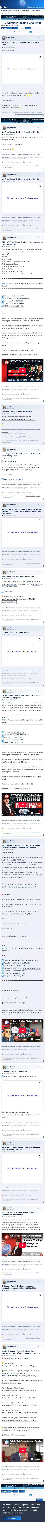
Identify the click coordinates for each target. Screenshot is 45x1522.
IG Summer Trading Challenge (22, 22)
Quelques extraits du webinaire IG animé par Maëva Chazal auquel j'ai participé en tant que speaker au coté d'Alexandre (22, 511)
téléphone (32, 165)
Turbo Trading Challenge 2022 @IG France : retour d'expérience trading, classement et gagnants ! (21, 846)
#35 (2, 699)
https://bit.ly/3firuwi (20, 976)
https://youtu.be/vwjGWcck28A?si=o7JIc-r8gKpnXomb (19, 1390)
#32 (2, 515)
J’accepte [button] (12, 1518)
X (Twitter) (4, 167)
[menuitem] (5, 7)
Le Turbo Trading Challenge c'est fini (15, 632)
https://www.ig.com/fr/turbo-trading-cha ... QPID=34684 (19, 862)
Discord (27, 165)
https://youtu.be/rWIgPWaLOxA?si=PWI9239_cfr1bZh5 (19, 1405)
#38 (2, 1151)
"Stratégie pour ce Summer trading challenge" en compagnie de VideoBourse (20, 1214)
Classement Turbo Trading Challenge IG (17, 411)
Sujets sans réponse (6, 13)
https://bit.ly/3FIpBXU (17, 742)
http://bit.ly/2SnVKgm (17, 306)
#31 (2, 458)
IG (30, 162)
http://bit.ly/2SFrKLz (17, 303)
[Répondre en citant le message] (38, 37)
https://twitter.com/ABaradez (32, 968)
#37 (2, 1073)
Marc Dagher (36, 584)
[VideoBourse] (22, 3)
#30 (2, 413)
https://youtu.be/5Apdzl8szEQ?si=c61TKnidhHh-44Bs (19, 1398)
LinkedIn (38, 165)
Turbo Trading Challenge (9, 584)
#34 (2, 634)
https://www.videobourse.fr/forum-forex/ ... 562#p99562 (28, 112)
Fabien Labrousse (11, 127)
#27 (2, 134)
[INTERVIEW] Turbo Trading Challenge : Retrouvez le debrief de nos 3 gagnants (22, 697)
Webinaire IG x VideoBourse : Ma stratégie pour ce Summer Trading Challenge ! (21, 1148)
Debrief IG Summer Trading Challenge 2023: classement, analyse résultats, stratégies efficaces (21, 1352)
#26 (2, 47)
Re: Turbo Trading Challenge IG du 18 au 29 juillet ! (20, 43)
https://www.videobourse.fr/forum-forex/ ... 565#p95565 (29, 114)
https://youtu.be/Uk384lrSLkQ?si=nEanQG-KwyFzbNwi (19, 1420)
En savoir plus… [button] (17, 1513)
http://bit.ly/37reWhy (23, 298)
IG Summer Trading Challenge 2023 (15, 1071)
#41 (2, 1355)
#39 (2, 1216)
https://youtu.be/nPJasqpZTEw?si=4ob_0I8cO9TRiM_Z (19, 1376)
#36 (2, 849)
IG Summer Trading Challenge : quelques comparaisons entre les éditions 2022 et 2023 (19, 1287)
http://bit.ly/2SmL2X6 (17, 296)
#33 (2, 578)
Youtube (9, 167)
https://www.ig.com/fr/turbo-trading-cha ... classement (18, 419)
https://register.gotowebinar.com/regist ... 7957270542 (18, 599)
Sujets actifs (16, 13)
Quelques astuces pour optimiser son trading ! (19, 576)
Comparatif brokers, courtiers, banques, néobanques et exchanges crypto (21, 154)
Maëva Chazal (25, 581)
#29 (2, 246)
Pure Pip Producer (10, 37)
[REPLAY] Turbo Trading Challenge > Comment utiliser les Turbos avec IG (22, 243)
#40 (2, 1290)
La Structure (5, 157)
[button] (22, 32)
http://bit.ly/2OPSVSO (16, 301)
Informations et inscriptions (13, 479)
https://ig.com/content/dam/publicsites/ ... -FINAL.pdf (18, 1366)
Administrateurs (13, 25)
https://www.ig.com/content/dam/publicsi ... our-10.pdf (19, 887)
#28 (2, 181)
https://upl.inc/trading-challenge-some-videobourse (20, 1076)
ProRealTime (19, 162)
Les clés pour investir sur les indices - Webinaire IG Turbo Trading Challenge (21, 455)
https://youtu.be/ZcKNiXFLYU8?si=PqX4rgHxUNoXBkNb (19, 1413)
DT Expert (5, 587)
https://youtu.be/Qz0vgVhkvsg (22, 914)
